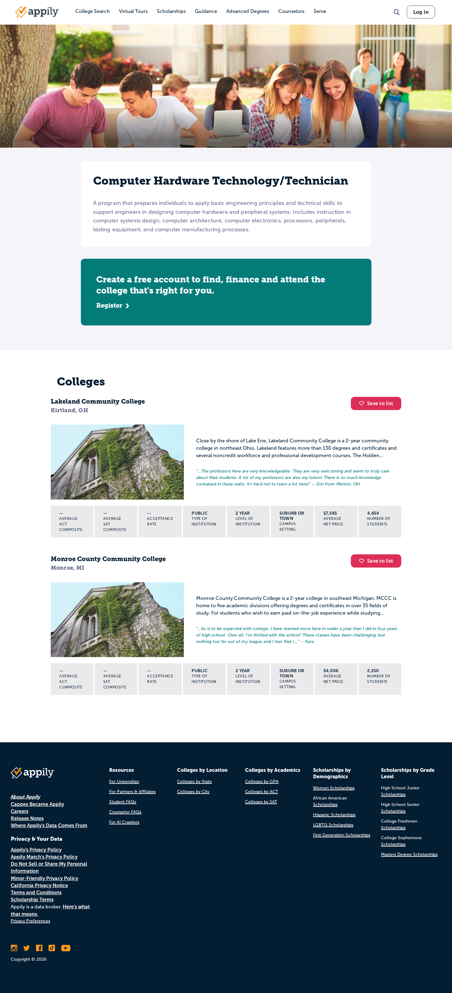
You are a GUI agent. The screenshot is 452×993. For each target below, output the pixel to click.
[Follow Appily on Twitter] (26, 948)
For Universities (124, 781)
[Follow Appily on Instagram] (14, 948)
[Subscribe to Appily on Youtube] (65, 948)
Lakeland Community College (98, 401)
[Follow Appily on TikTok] (52, 948)
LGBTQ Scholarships (333, 825)
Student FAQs (122, 802)
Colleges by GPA (262, 781)
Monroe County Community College (108, 559)
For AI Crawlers (124, 822)
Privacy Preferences (30, 921)
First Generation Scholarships (341, 835)
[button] (363, 403)
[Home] (36, 12)
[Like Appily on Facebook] (39, 948)
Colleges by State (194, 781)
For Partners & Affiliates (132, 791)
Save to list (380, 403)
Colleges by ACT (261, 791)
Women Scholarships (334, 788)
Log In (421, 12)
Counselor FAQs (125, 812)
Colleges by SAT (261, 802)
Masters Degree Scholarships (409, 854)
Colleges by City (193, 791)
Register (109, 305)
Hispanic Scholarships (334, 814)
